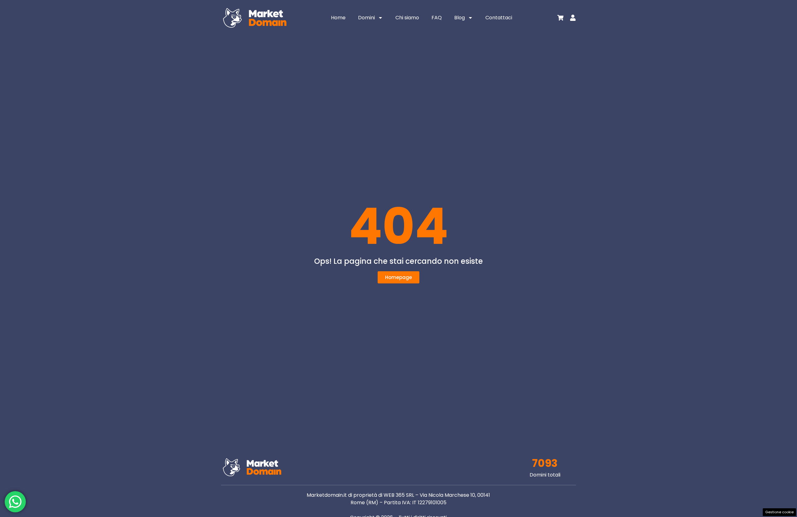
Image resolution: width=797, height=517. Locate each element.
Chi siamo (407, 17)
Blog (459, 17)
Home (338, 17)
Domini (366, 17)
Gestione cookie (779, 512)
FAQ (437, 17)
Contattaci (498, 17)
